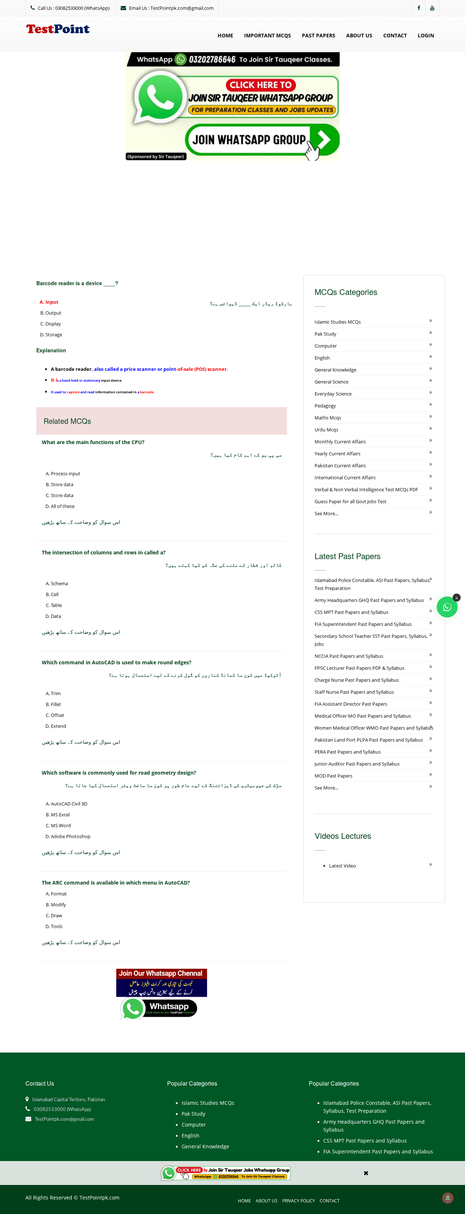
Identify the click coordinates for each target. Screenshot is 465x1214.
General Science (331, 381)
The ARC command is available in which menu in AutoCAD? (116, 882)
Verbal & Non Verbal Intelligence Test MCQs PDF (366, 489)
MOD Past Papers (333, 775)
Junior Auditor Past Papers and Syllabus (357, 763)
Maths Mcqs (328, 417)
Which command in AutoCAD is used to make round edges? (116, 662)
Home (225, 35)
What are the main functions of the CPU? (93, 442)
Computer (326, 346)
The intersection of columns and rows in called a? (104, 552)
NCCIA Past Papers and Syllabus (349, 656)
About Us (359, 35)
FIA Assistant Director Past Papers (351, 704)
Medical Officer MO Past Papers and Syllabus (363, 716)
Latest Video (342, 865)
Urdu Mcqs (326, 429)
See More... (326, 513)
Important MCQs (267, 35)
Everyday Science (333, 393)
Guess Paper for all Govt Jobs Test (351, 501)
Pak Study (325, 334)
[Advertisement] (232, 215)
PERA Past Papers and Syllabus (348, 752)
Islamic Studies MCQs (338, 322)
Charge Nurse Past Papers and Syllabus (357, 680)
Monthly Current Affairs (340, 441)
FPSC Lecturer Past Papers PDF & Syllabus (359, 668)
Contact (395, 35)
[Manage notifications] (448, 1198)
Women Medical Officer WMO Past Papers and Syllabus (374, 728)
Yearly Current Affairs (337, 453)
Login (426, 35)
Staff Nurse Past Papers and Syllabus (354, 692)
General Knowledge (335, 369)
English (322, 357)
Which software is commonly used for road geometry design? (119, 772)
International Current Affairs (345, 477)
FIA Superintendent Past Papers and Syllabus (363, 624)
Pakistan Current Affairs (340, 465)
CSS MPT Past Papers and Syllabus (351, 612)
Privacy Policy (298, 1201)
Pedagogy (325, 405)
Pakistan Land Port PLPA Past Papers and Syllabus (369, 740)
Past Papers (318, 35)
